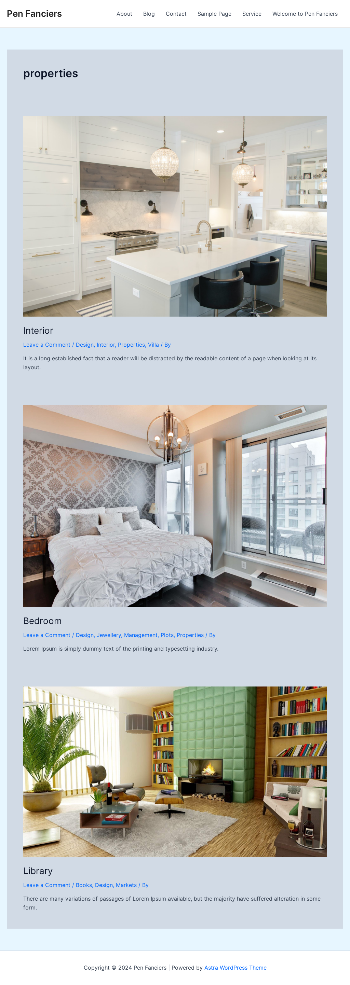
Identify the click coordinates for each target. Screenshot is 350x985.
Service (251, 13)
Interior (38, 330)
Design (85, 344)
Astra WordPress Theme (235, 967)
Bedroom (42, 620)
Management (141, 635)
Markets (126, 885)
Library (38, 870)
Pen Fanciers (34, 13)
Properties (131, 344)
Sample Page (214, 13)
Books (84, 885)
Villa (153, 344)
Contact (176, 13)
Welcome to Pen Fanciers (305, 13)
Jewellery (109, 635)
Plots (167, 635)
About (124, 13)
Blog (149, 13)
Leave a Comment (46, 344)
